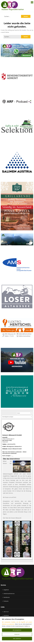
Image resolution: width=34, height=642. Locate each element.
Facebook (6, 615)
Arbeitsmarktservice (9, 593)
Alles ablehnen (17, 638)
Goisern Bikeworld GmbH (15, 449)
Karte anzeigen (6, 455)
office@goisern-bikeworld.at (14, 446)
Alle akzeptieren (17, 630)
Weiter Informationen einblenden (14, 452)
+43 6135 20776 (11, 444)
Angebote (6, 590)
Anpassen (17, 634)
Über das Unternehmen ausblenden (12, 452)
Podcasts (6, 601)
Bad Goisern (5, 440)
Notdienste (7, 597)
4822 (10, 440)
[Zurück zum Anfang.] (12, 455)
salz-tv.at (6, 611)
